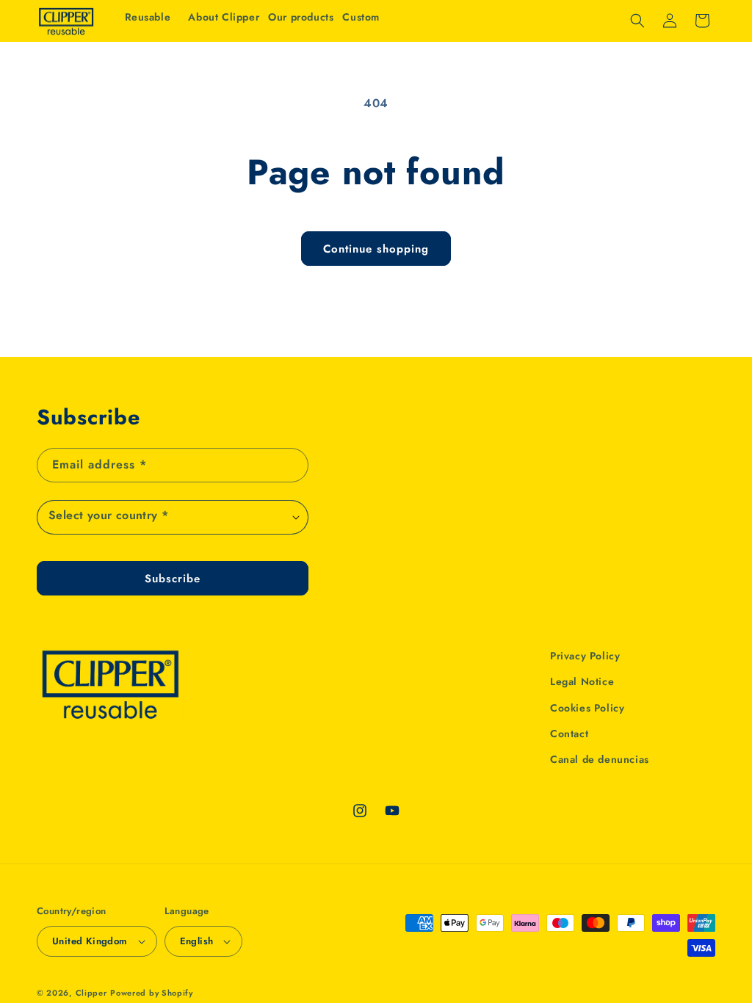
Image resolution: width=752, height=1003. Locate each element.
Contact (569, 733)
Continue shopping (376, 249)
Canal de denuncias (599, 759)
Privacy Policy (585, 655)
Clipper (91, 993)
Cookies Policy (587, 707)
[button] (300, 16)
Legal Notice (582, 681)
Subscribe (172, 579)
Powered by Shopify (151, 993)
